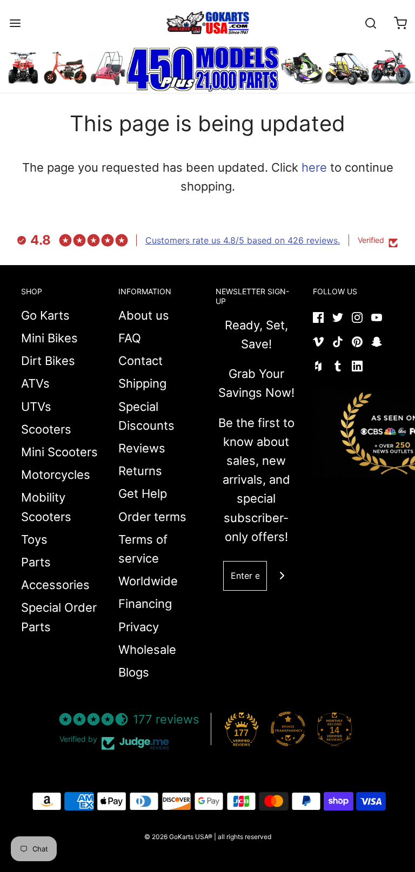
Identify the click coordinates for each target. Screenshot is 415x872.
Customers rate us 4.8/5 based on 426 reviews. (242, 240)
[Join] (282, 576)
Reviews (141, 448)
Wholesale (147, 650)
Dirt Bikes (48, 361)
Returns (140, 471)
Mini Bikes (49, 338)
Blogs (133, 672)
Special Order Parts (59, 616)
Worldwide (148, 581)
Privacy (138, 627)
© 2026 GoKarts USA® (178, 837)
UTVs (36, 407)
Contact (140, 361)
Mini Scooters (59, 452)
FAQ (129, 338)
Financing (145, 604)
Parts (36, 562)
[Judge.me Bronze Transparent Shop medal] (288, 729)
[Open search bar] (370, 23)
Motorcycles (55, 475)
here (314, 167)
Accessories (55, 585)
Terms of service (143, 548)
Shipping (142, 383)
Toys (34, 539)
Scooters (46, 429)
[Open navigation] (15, 23)
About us (143, 315)
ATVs (35, 383)
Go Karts (45, 315)
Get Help (142, 493)
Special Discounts (146, 416)
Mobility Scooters (46, 506)
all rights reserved (244, 837)
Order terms (152, 517)
